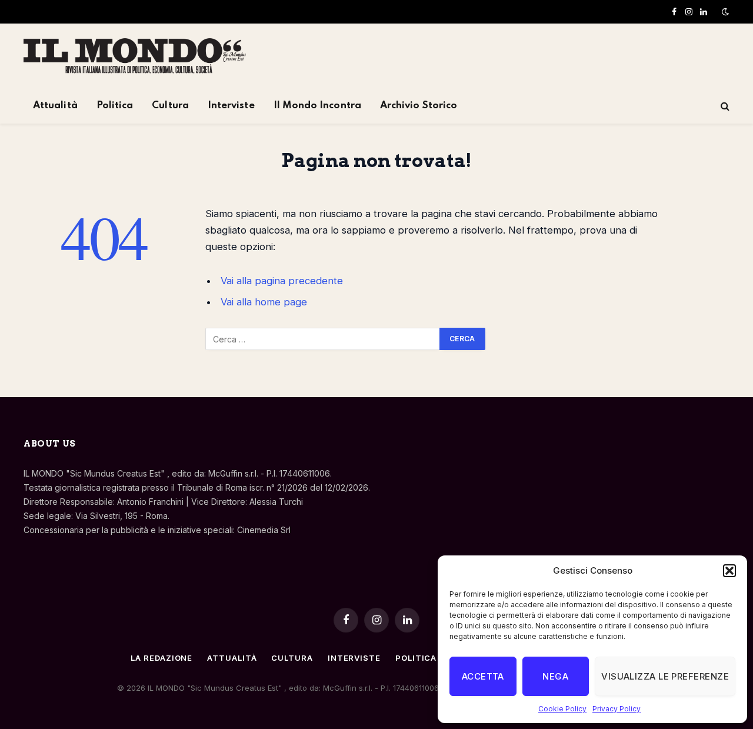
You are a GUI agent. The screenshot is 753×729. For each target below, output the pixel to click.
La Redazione (161, 658)
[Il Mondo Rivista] (135, 55)
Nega (555, 676)
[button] (729, 571)
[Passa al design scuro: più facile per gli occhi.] (724, 12)
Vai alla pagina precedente (282, 281)
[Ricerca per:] (323, 339)
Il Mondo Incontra (317, 106)
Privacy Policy (616, 708)
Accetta (483, 676)
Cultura (170, 106)
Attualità (55, 106)
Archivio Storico (418, 106)
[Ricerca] (723, 106)
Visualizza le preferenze (665, 676)
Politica (115, 106)
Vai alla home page (264, 302)
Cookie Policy (562, 708)
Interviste (231, 106)
